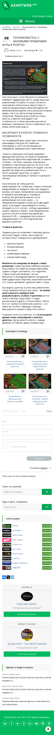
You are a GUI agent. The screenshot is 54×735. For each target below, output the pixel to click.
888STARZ (16, 567)
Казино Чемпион (20, 563)
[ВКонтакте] (4, 577)
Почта (5, 431)
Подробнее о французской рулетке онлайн (15, 399)
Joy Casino (16, 549)
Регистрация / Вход (42, 16)
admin (19, 50)
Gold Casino (17, 535)
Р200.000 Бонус (27, 604)
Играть (46, 526)
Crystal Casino (14, 674)
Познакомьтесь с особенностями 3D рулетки (15, 364)
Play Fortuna (17, 553)
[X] (8, 577)
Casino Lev (17, 544)
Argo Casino (14, 698)
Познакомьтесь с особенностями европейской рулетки (40, 365)
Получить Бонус (27, 614)
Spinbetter (16, 530)
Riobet (15, 525)
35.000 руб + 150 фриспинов (27, 644)
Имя (5, 421)
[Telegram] (12, 577)
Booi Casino (17, 539)
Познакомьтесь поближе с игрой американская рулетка (40, 400)
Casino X (16, 558)
